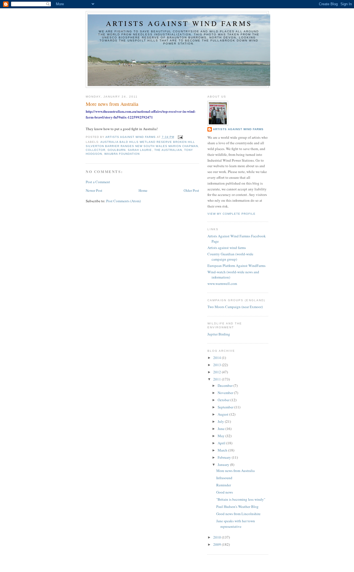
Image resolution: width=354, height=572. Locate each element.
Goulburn (117, 149)
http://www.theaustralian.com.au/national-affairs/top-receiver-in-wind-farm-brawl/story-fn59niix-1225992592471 (141, 114)
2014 (217, 357)
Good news (224, 492)
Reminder (223, 484)
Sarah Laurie (140, 149)
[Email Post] (180, 137)
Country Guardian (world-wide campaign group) (230, 256)
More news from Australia (235, 470)
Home (143, 190)
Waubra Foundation (122, 153)
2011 (217, 379)
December (225, 385)
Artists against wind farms (179, 23)
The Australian (168, 149)
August (223, 414)
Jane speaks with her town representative (235, 523)
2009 (217, 544)
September (226, 407)
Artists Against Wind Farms (238, 129)
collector (95, 149)
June (221, 428)
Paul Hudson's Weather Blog (237, 506)
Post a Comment (98, 181)
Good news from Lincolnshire (238, 513)
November (226, 392)
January (224, 464)
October (224, 399)
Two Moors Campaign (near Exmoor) (235, 306)
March (223, 450)
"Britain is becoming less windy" (240, 499)
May (221, 435)
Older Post (191, 190)
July (221, 421)
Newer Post (94, 190)
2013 (217, 364)
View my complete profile (231, 213)
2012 (217, 371)
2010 (217, 537)
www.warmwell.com (222, 283)
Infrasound (224, 477)
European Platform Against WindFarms (236, 265)
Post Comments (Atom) (123, 200)
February (225, 457)
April (222, 442)
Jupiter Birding (218, 334)
